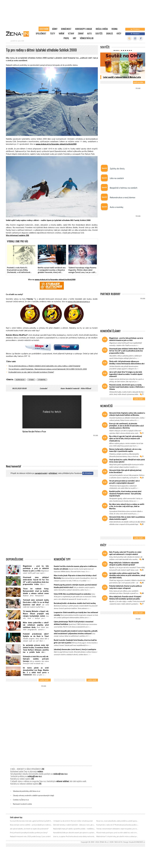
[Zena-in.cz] (19, 33)
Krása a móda (102, 28)
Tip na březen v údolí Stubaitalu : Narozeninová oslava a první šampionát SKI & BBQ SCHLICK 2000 (47, 369)
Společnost (41, 33)
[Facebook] (140, 38)
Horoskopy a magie (83, 28)
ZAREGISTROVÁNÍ (41, 473)
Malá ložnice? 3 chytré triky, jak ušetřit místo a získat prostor (117, 836)
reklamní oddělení (62, 781)
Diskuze (109, 33)
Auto (89, 33)
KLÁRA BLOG (20, 379)
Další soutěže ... (139, 82)
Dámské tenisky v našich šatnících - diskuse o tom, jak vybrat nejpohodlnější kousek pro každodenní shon (74, 824)
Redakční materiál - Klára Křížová (78, 388)
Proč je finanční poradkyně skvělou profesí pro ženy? (29, 832)
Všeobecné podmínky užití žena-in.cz (26, 791)
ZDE (43, 769)
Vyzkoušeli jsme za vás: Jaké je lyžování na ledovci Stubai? (31, 372)
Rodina (114, 28)
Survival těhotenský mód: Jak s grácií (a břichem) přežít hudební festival (31, 821)
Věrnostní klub (86, 38)
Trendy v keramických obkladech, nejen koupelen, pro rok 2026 (117, 828)
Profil (66, 38)
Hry (74, 38)
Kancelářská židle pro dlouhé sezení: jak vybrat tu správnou (74, 832)
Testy (52, 33)
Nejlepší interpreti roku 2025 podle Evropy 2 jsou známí (30, 836)
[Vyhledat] (129, 38)
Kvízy (119, 33)
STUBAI (31, 379)
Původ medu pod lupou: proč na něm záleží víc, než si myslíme (117, 832)
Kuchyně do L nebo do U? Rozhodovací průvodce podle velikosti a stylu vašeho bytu (117, 824)
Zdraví (80, 33)
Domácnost (66, 28)
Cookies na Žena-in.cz (21, 799)
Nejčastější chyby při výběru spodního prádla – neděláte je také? (74, 828)
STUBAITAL (42, 379)
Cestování (44, 28)
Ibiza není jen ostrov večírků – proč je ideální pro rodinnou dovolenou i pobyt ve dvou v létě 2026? (31, 824)
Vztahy (71, 33)
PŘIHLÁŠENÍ (53, 473)
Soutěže (99, 33)
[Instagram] (135, 38)
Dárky (54, 28)
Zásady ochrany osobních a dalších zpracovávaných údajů (33, 795)
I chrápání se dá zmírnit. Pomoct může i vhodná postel (73, 821)
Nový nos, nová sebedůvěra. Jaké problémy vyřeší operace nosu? (117, 821)
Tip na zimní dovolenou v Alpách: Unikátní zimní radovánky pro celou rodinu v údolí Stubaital (44, 365)
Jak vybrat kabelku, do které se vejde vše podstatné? (29, 828)
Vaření (61, 33)
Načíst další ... (45, 680)
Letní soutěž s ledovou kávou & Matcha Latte (122, 77)
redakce (40, 771)
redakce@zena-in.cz (60, 773)
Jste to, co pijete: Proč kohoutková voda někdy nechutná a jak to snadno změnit (74, 836)
